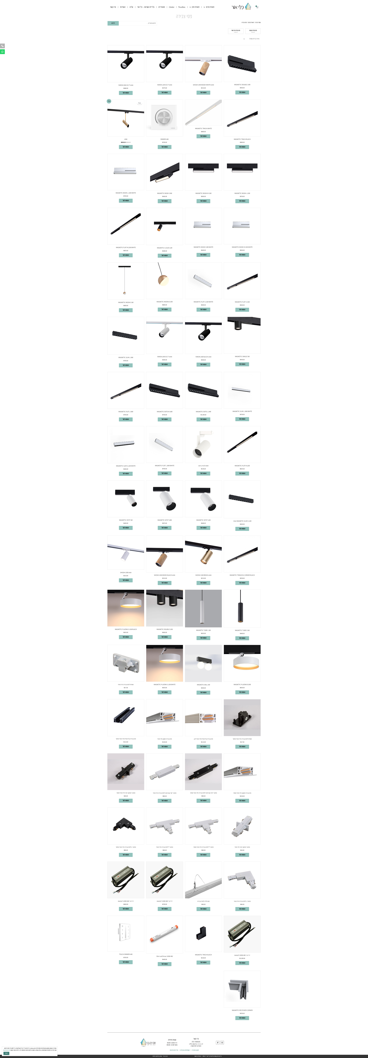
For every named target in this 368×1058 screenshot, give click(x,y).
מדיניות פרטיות (174, 1050)
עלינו (131, 7)
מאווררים (162, 7)
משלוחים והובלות (185, 1050)
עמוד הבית (258, 22)
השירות (122, 7)
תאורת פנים (251, 22)
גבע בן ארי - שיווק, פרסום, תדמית (160, 1056)
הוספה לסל (242, 92)
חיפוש (113, 23)
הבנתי (6, 1053)
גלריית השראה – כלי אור (145, 7)
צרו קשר (113, 7)
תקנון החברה (195, 1050)
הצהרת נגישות (197, 1056)
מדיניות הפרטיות (6, 1050)
